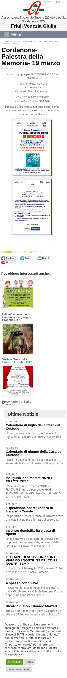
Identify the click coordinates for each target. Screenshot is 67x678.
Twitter (28, 258)
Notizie (17, 41)
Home (7, 41)
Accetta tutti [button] (14, 662)
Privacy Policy (13, 654)
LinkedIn (46, 258)
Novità (28, 41)
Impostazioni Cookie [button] (19, 669)
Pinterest (10, 262)
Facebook (10, 258)
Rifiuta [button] (29, 662)
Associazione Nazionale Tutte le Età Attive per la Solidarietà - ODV (33, 22)
